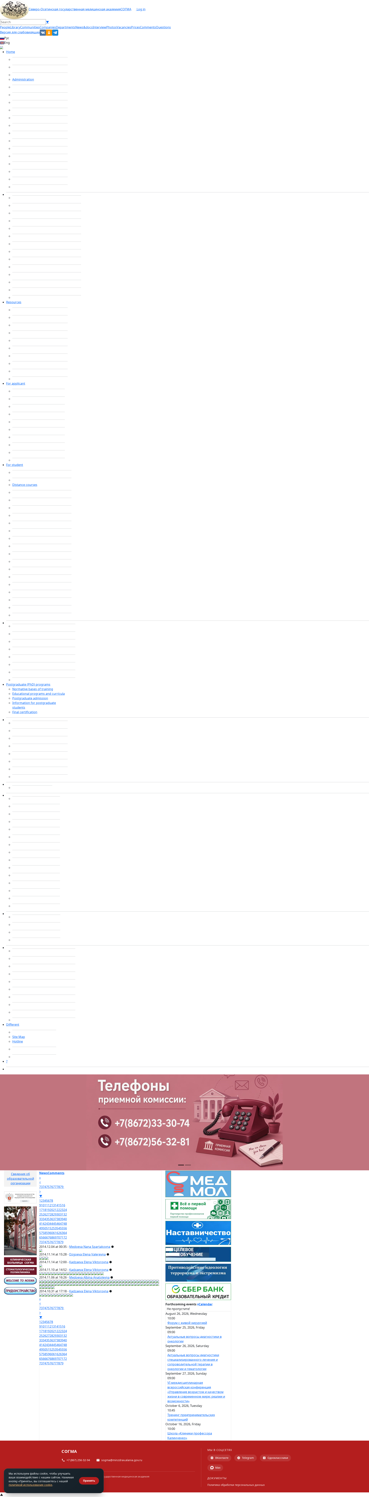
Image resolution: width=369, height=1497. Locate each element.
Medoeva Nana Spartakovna (89, 1247)
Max (217, 1467)
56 (65, 1228)
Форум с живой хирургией (187, 1323)
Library (15, 27)
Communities (30, 27)
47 (61, 1224)
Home (10, 52)
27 (48, 1214)
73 (41, 1187)
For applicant (15, 383)
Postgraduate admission (30, 698)
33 (41, 1219)
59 (48, 1233)
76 (51, 1187)
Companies (48, 27)
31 (61, 1214)
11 (46, 1205)
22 (58, 1210)
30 (58, 1214)
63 (61, 1233)
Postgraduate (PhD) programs (28, 684)
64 (65, 1233)
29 (55, 1214)
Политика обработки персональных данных (236, 1485)
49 (41, 1228)
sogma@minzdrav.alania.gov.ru (121, 1460)
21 (55, 1210)
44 (51, 1224)
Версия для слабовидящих (20, 32)
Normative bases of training (32, 689)
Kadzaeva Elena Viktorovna (88, 1262)
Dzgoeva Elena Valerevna (87, 1254)
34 (44, 1219)
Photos (111, 27)
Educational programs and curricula (38, 694)
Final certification (24, 712)
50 (44, 1228)
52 (51, 1228)
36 (51, 1219)
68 (51, 1237)
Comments (148, 27)
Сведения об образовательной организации (20, 1178)
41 (41, 1224)
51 (48, 1228)
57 (41, 1233)
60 (51, 1233)
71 (61, 1237)
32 (65, 1214)
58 (44, 1233)
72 (65, 1237)
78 (58, 1187)
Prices (135, 27)
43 (48, 1224)
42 (44, 1224)
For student (14, 465)
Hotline (17, 1041)
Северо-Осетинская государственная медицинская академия (75, 9)
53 (55, 1228)
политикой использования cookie (30, 1485)
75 (48, 1187)
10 (42, 1205)
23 (61, 1210)
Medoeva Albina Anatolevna (89, 1277)
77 (55, 1187)
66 (44, 1237)
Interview (99, 27)
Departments (65, 27)
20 (51, 1210)
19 (48, 1210)
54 (58, 1228)
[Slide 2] (188, 1165)
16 (63, 1205)
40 (65, 1219)
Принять (89, 1480)
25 (41, 1214)
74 (44, 1187)
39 (61, 1219)
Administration (23, 79)
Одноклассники (278, 1458)
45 (55, 1224)
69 (55, 1237)
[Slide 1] (181, 1165)
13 (53, 1205)
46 (58, 1224)
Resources (13, 302)
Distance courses (24, 485)
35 (48, 1219)
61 (55, 1233)
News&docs (84, 27)
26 (44, 1214)
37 (55, 1219)
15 (60, 1205)
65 (41, 1237)
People (5, 27)
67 (48, 1237)
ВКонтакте (222, 1458)
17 (41, 1210)
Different (12, 1024)
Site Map (18, 1037)
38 (58, 1219)
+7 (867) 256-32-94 (78, 1460)
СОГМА (126, 9)
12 (49, 1205)
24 (65, 1210)
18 (44, 1210)
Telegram (248, 1458)
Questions (163, 27)
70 (58, 1237)
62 (58, 1233)
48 (65, 1224)
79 (61, 1187)
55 (61, 1228)
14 (56, 1205)
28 (51, 1214)
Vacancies (124, 27)
